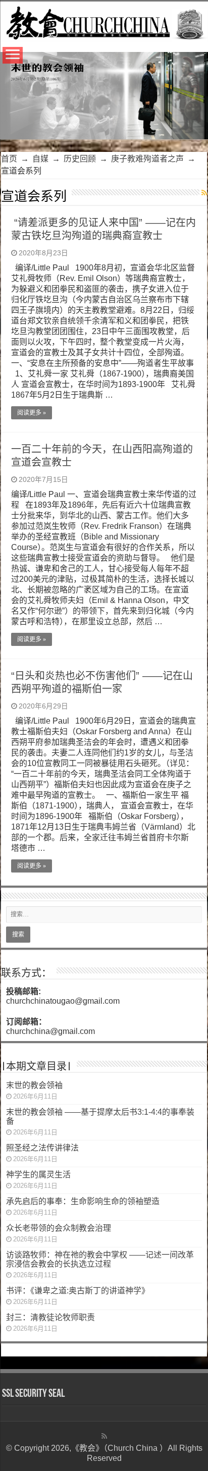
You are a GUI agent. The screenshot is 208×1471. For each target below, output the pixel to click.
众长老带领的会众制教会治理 (58, 1228)
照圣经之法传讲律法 (42, 1147)
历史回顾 (80, 158)
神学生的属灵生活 (38, 1174)
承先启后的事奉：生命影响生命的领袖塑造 (83, 1201)
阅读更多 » (31, 412)
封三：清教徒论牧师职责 (50, 1317)
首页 (9, 158)
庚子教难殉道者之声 (147, 158)
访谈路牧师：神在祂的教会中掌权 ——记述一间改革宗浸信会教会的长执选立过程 (100, 1259)
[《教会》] (104, 22)
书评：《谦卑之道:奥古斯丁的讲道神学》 (77, 1290)
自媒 (40, 158)
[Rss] (104, 1436)
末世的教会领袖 (34, 1085)
